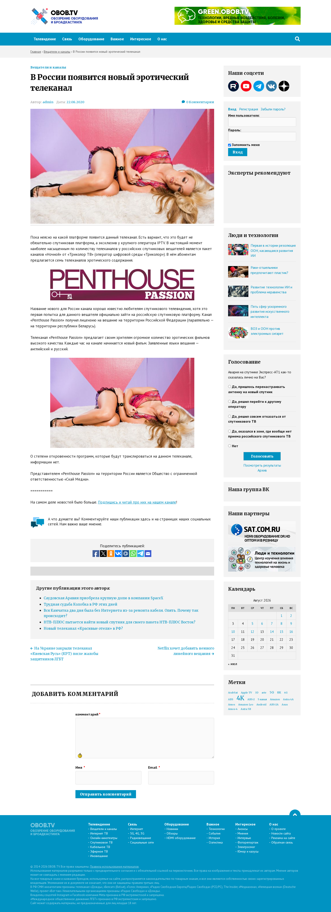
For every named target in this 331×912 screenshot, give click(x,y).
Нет (235, 446)
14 (272, 631)
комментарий (87, 714)
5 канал (262, 699)
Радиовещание (140, 838)
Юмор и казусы (248, 851)
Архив (262, 470)
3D (256, 692)
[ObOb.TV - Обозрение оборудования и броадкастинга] (64, 16)
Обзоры (172, 833)
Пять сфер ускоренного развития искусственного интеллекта (270, 311)
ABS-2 (251, 699)
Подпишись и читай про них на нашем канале (137, 502)
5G (272, 692)
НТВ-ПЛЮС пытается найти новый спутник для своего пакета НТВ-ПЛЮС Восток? (119, 622)
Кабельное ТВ (100, 847)
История (214, 838)
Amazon (275, 699)
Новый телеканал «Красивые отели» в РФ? (83, 628)
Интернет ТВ (99, 833)
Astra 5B (246, 709)
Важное (117, 38)
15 (281, 631)
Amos (231, 704)
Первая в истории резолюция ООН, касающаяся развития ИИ (273, 250)
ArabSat (233, 692)
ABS (230, 699)
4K (240, 698)
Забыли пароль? (273, 109)
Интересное (140, 38)
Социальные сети (142, 842)
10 (233, 631)
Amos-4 (233, 709)
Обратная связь (282, 842)
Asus (285, 704)
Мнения (243, 833)
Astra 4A (288, 699)
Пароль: (234, 130)
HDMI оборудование (181, 838)
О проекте (278, 829)
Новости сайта (281, 833)
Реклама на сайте (283, 838)
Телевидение (45, 38)
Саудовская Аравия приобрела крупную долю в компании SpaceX (103, 598)
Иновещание (99, 856)
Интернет (136, 829)
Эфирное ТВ (99, 851)
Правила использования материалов (114, 867)
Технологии (217, 829)
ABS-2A (274, 704)
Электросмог (246, 847)
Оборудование (91, 38)
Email (154, 767)
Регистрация (248, 109)
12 (252, 631)
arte (264, 692)
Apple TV (246, 692)
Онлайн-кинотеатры (103, 838)
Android (261, 704)
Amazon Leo (245, 704)
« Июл (232, 664)
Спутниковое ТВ (101, 842)
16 (291, 631)
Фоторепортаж (248, 842)
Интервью (244, 838)
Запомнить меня (246, 144)
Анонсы (243, 829)
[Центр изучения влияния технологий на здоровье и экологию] (238, 23)
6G (286, 692)
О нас (162, 38)
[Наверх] (295, 815)
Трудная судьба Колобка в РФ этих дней (80, 604)
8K (279, 692)
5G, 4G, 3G (137, 833)
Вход (232, 109)
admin (48, 102)
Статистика (216, 842)
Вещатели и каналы (48, 67)
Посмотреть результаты (262, 465)
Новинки (172, 829)
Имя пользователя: (244, 115)
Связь (67, 38)
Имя (80, 767)
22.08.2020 (75, 102)
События (214, 833)
